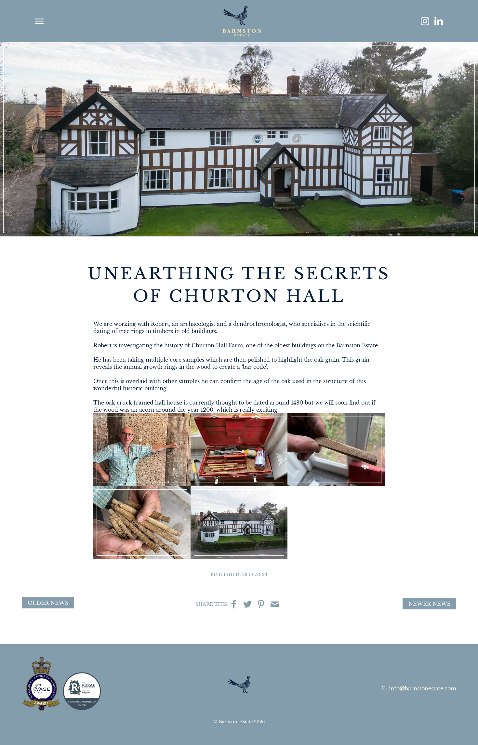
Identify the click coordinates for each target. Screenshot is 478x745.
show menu (39, 21)
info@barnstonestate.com (422, 688)
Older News (48, 603)
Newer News (429, 604)
